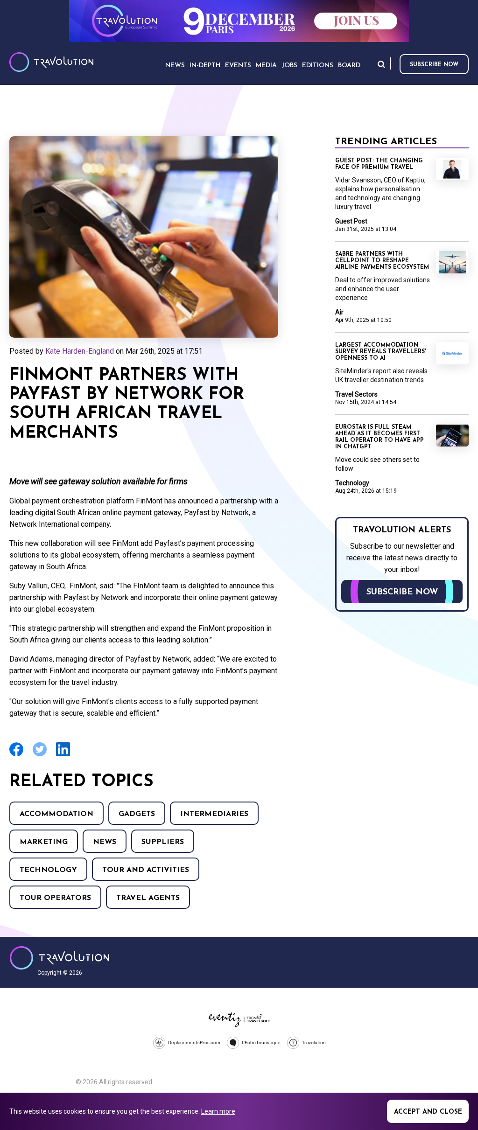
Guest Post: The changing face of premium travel (379, 164)
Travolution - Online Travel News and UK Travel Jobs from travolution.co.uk (59, 958)
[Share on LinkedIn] (63, 755)
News (104, 842)
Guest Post (351, 221)
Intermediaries (214, 814)
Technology (48, 870)
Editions (317, 65)
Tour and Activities (145, 870)
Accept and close (428, 1112)
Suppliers (162, 842)
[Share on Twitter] (40, 755)
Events (238, 65)
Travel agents (148, 898)
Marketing (44, 842)
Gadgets (137, 814)
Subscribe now (434, 65)
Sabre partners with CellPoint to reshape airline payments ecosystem (382, 260)
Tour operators (55, 898)
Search (381, 64)
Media (266, 65)
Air (339, 312)
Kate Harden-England (79, 351)
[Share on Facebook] (16, 755)
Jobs (289, 65)
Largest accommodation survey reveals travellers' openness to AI (380, 351)
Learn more (218, 1111)
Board (349, 65)
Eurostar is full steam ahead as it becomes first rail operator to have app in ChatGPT (379, 437)
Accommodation (56, 814)
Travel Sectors (356, 394)
